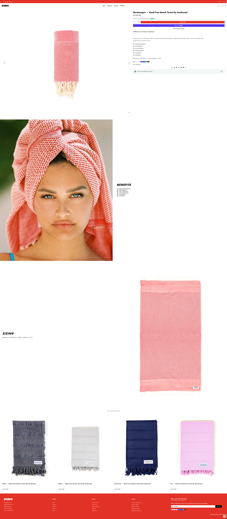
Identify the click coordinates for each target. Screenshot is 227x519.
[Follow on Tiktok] (12, 2)
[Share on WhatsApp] (185, 67)
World (122, 6)
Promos (54, 508)
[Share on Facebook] (172, 67)
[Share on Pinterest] (176, 67)
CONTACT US (7, 502)
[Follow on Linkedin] (6, 2)
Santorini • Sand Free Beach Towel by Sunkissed (132, 484)
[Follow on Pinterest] (8, 2)
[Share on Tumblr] (178, 67)
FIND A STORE (8, 508)
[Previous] (4, 63)
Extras (116, 6)
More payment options (178, 28)
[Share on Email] (183, 67)
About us (94, 504)
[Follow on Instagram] (4, 2)
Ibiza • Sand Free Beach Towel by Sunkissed (19, 484)
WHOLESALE (7, 506)
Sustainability (95, 506)
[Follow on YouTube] (10, 2)
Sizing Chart (95, 502)
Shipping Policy (135, 508)
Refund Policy (135, 506)
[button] (179, 19)
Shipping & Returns (136, 510)
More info (221, 71)
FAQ (53, 510)
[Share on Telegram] (181, 67)
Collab (94, 508)
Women (109, 6)
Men (104, 6)
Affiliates (94, 510)
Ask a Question (137, 64)
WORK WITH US (8, 504)
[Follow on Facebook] (2, 2)
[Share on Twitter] (174, 67)
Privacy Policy (135, 504)
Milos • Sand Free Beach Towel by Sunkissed (75, 484)
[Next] (129, 63)
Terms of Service (136, 502)
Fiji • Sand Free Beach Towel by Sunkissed (186, 484)
